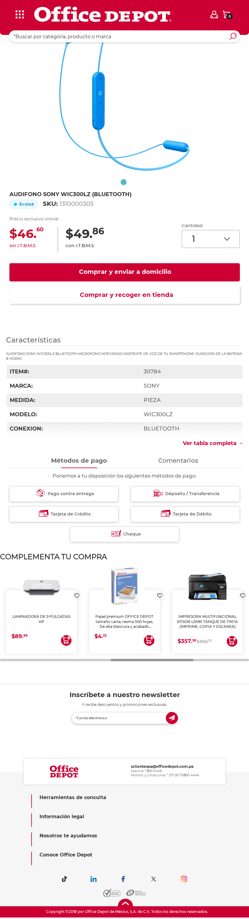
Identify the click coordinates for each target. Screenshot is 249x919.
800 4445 (154, 771)
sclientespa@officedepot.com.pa (162, 766)
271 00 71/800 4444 (184, 775)
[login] (214, 14)
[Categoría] (9, 8)
